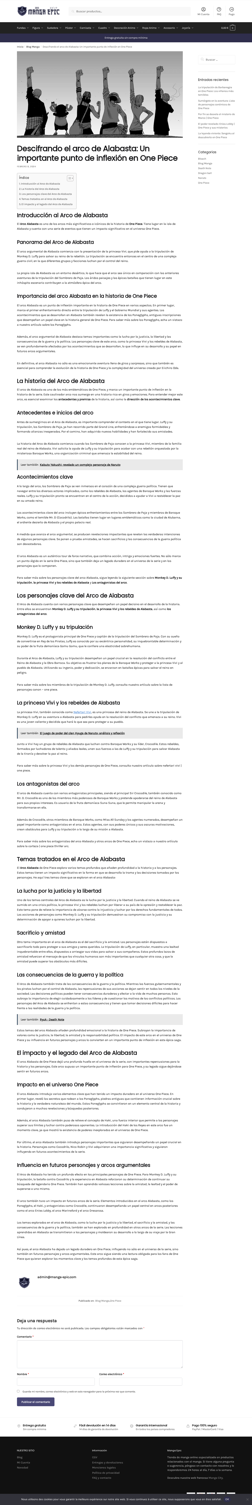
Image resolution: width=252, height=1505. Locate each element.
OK (227, 1499)
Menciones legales (104, 1467)
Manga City (216, 1477)
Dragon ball (205, 173)
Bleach (202, 158)
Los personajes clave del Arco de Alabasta (47, 194)
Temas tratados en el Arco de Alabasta (44, 199)
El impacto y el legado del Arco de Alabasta (47, 204)
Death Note (204, 168)
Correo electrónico (111, 1374)
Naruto (202, 178)
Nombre (23, 1374)
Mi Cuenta (203, 14)
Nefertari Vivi (82, 712)
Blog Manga (33, 46)
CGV (94, 1457)
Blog (19, 1457)
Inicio (20, 46)
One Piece (115, 1300)
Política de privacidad (106, 1472)
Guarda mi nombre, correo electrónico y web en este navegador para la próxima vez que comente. (79, 1391)
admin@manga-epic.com (56, 1277)
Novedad (22, 1467)
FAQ (219, 14)
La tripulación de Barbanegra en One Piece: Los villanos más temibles (216, 91)
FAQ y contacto (101, 1477)
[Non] (247, 1499)
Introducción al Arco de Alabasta (40, 183)
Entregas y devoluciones (107, 1462)
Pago (232, 14)
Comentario (25, 1336)
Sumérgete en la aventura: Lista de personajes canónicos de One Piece (216, 104)
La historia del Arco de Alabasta (40, 189)
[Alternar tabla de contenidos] (68, 178)
